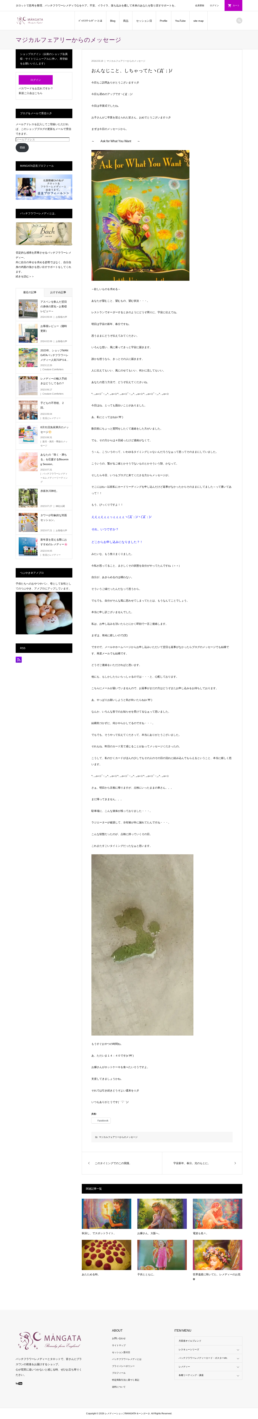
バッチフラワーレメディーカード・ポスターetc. (203, 1358)
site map (198, 20)
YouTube (180, 20)
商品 (125, 20)
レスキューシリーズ (189, 1349)
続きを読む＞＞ (25, 276)
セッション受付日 (121, 1352)
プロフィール (119, 1373)
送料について (119, 1387)
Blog (112, 20)
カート (236, 5)
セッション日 (144, 20)
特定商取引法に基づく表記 (125, 1380)
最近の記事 (29, 292)
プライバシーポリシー (123, 1366)
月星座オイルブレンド (190, 1341)
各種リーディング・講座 (191, 1375)
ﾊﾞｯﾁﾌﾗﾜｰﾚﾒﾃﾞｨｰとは (90, 20)
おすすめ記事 (58, 292)
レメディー (184, 1366)
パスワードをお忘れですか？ (36, 88)
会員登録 (199, 5)
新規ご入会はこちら (30, 93)
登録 (22, 147)
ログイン (214, 5)
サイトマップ (119, 1345)
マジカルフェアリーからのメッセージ (126, 61)
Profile (163, 20)
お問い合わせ (119, 1338)
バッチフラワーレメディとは (126, 1359)
